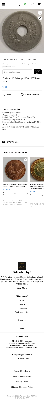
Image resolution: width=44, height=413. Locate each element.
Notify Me (37, 72)
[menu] (3, 4)
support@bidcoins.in (23, 355)
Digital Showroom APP (26, 397)
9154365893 (23, 358)
